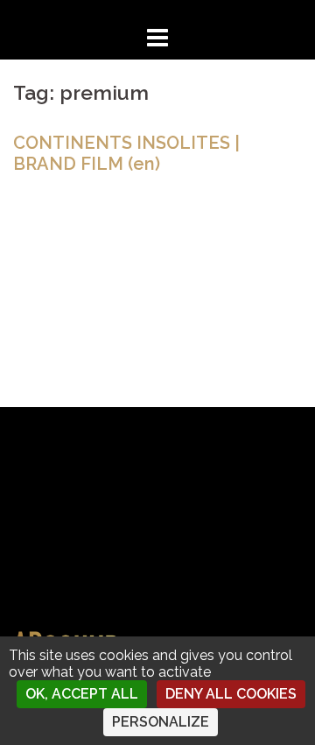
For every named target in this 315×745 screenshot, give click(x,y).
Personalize (160, 721)
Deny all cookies (231, 693)
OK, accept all (81, 693)
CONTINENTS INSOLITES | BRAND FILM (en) (126, 153)
